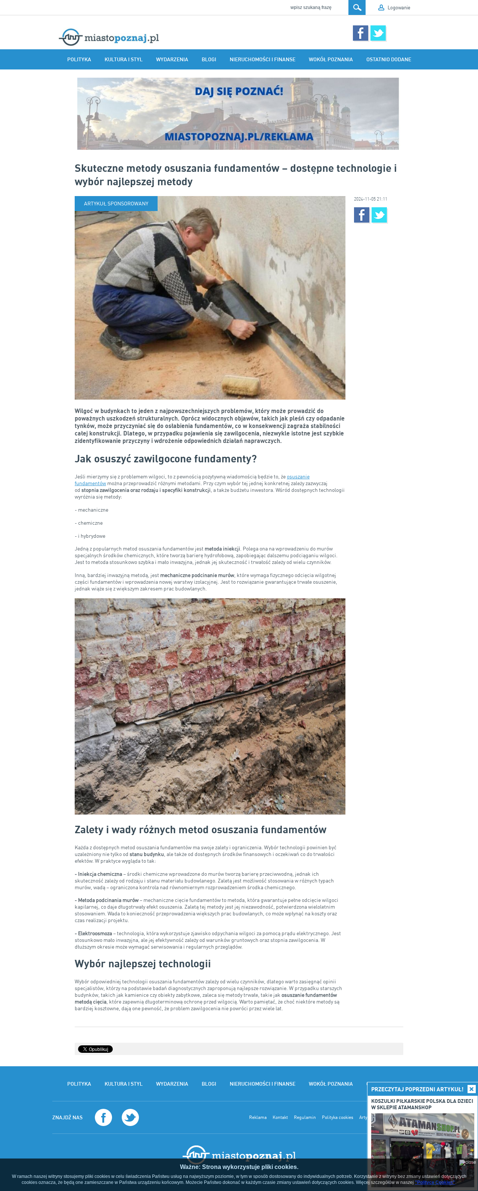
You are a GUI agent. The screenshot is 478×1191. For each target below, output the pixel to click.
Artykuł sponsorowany (116, 203)
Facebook (360, 33)
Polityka (79, 59)
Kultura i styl (124, 59)
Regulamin (305, 1117)
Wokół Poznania (331, 59)
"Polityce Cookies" (435, 1182)
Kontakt (280, 1117)
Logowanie (399, 7)
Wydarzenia (172, 59)
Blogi (209, 59)
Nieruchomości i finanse (262, 59)
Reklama (258, 1117)
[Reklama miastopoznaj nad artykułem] (239, 114)
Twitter (378, 33)
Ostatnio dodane (388, 59)
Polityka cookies (337, 1117)
